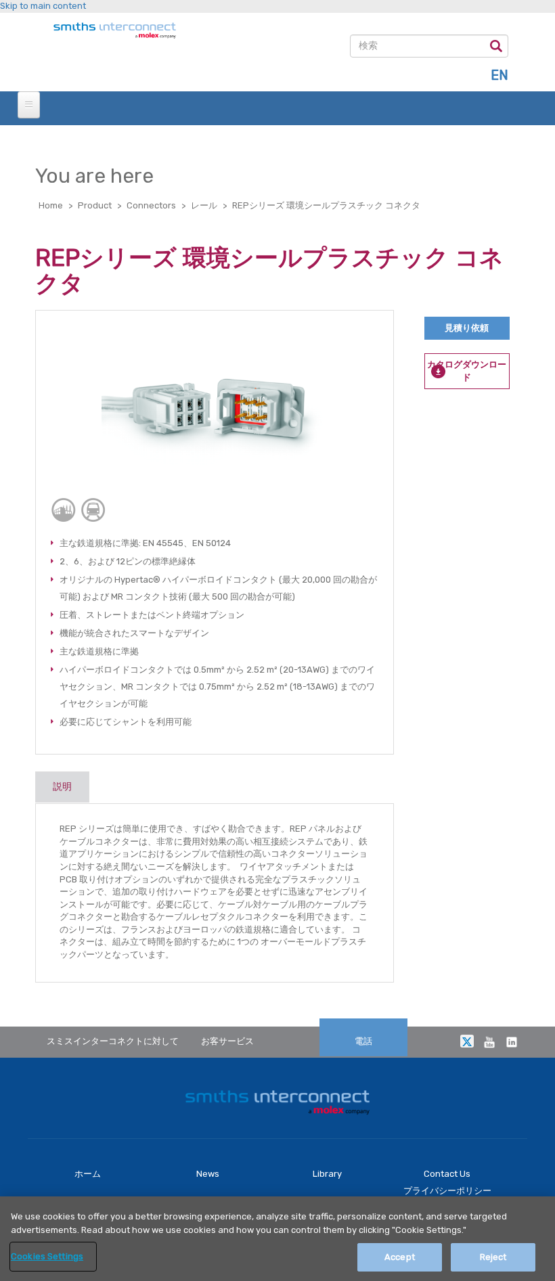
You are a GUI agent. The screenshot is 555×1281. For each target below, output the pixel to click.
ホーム (87, 1174)
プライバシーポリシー (447, 1191)
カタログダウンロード (466, 370)
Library (327, 1174)
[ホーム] (111, 31)
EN (499, 75)
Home (51, 205)
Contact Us (447, 1174)
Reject (493, 1257)
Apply (496, 45)
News (207, 1174)
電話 (363, 1041)
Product (95, 205)
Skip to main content (43, 6)
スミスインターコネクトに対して (113, 1041)
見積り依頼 (467, 328)
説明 (62, 787)
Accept (399, 1257)
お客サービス (227, 1041)
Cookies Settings (47, 1256)
